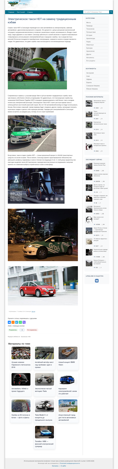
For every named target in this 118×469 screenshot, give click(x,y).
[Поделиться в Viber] (24, 322)
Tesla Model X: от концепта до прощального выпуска (43, 417)
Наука (88, 41)
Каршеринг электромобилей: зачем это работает (68, 391)
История (89, 35)
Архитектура (90, 38)
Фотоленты (90, 57)
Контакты (55, 466)
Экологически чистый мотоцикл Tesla (43, 389)
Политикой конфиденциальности (70, 463)
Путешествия (91, 32)
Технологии (90, 29)
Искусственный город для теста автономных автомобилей (67, 417)
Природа (89, 26)
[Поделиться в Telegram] (16, 322)
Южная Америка (92, 89)
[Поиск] (111, 12)
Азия (88, 76)
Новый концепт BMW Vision (67, 363)
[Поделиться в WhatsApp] (20, 322)
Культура (89, 48)
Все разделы (90, 61)
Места (88, 22)
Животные (90, 45)
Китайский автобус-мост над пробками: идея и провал (44, 364)
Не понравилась (32, 330)
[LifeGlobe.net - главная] (31, 5)
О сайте (63, 466)
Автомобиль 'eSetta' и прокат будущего (20, 389)
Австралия (90, 73)
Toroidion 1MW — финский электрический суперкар (44, 443)
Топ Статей (21, 12)
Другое (33, 311)
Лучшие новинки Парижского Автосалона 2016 (21, 364)
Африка (89, 79)
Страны (30, 12)
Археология (90, 51)
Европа (89, 82)
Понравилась (13, 330)
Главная (11, 12)
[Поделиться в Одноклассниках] (13, 322)
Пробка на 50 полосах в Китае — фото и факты (21, 416)
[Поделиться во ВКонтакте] (9, 322)
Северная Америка (93, 86)
